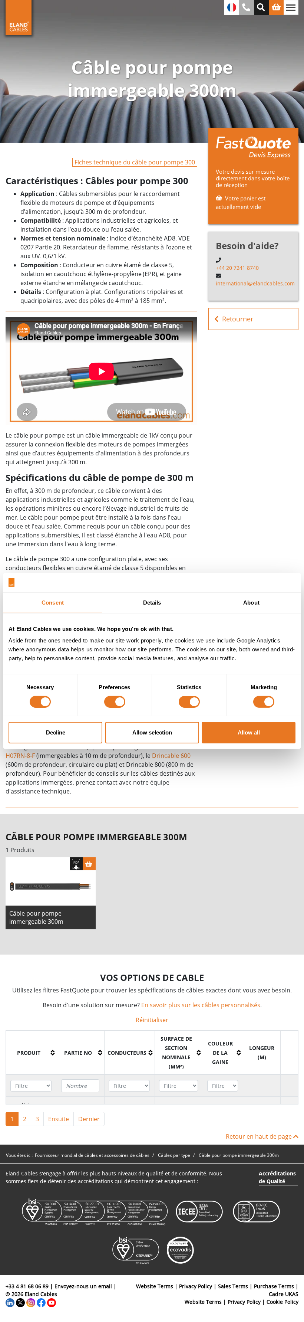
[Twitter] (20, 1301)
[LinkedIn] (10, 1301)
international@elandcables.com (255, 283)
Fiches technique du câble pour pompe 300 (135, 162)
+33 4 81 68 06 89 (27, 1286)
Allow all (249, 732)
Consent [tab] (53, 602)
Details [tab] (152, 602)
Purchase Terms (274, 1286)
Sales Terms (233, 1286)
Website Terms (154, 1286)
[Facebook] (41, 1301)
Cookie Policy (282, 1301)
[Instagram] (30, 1301)
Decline (55, 732)
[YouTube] (51, 1301)
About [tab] (251, 602)
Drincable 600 (171, 756)
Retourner (237, 318)
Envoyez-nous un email (83, 1286)
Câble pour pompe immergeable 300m (36, 917)
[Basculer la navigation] (291, 7)
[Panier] (89, 863)
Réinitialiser (152, 1020)
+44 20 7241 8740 (237, 267)
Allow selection (152, 732)
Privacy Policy (195, 1286)
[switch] (114, 702)
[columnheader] (31, 1053)
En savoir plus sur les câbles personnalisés (200, 1005)
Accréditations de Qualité (277, 1177)
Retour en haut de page (259, 1136)
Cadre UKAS (283, 1294)
